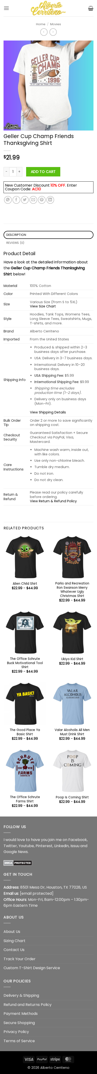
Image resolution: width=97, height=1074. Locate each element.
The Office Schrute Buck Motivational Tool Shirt (25, 663)
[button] (6, 8)
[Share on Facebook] (16, 200)
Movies (55, 24)
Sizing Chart (14, 940)
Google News (16, 851)
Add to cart (43, 171)
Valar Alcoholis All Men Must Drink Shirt (72, 732)
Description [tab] (16, 235)
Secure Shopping (19, 1022)
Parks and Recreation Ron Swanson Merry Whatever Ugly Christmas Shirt (72, 589)
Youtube (26, 846)
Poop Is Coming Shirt (72, 797)
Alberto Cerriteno (54, 1067)
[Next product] (44, 32)
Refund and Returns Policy (28, 1004)
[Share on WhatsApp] (8, 200)
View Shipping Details (48, 412)
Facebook (77, 839)
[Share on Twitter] (25, 200)
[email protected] (36, 893)
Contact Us (14, 949)
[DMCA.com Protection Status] (18, 863)
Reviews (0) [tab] (15, 243)
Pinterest (44, 846)
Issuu (74, 846)
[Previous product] (53, 32)
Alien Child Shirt (25, 584)
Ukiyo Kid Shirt (72, 659)
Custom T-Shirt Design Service (32, 968)
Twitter (10, 846)
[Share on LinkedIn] (50, 200)
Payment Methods (21, 1013)
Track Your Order (20, 959)
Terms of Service (19, 1041)
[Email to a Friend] (33, 200)
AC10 (36, 189)
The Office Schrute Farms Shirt (25, 799)
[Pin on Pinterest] (42, 200)
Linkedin (61, 846)
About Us (12, 931)
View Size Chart (43, 306)
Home (40, 24)
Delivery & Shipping (21, 995)
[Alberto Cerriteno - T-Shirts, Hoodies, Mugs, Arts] (48, 8)
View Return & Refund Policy (53, 501)
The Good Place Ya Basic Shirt (25, 732)
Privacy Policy (16, 1031)
